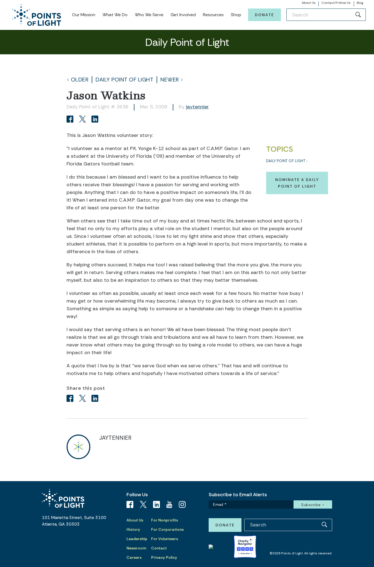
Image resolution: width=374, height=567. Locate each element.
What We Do (115, 15)
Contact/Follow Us (336, 3)
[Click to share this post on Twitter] (83, 119)
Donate (264, 14)
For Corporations (167, 529)
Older (80, 79)
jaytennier (197, 106)
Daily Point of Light (124, 79)
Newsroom (136, 548)
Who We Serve (149, 15)
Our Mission (83, 15)
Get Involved (183, 15)
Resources (213, 15)
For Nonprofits (164, 520)
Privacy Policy (164, 557)
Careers (134, 557)
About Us (309, 3)
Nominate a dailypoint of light (297, 183)
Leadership (136, 538)
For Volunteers (164, 538)
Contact (159, 548)
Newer (169, 79)
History (133, 529)
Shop (236, 15)
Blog (360, 3)
